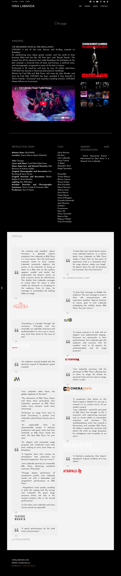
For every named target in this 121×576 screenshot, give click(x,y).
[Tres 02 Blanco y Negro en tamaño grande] (84, 86)
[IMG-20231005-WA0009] (98, 104)
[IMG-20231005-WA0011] (84, 95)
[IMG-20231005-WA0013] (106, 95)
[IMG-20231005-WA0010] (98, 95)
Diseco (20, 565)
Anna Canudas (31, 565)
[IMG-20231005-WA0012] (91, 95)
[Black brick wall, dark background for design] (106, 86)
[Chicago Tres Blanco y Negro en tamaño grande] (98, 86)
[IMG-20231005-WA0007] (91, 104)
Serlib (24, 565)
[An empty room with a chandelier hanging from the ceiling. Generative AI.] (91, 86)
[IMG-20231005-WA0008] (84, 104)
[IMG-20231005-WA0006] (106, 104)
